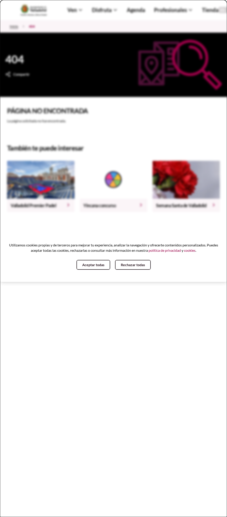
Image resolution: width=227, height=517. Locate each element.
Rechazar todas (133, 265)
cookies (190, 250)
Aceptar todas (93, 265)
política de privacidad (165, 250)
